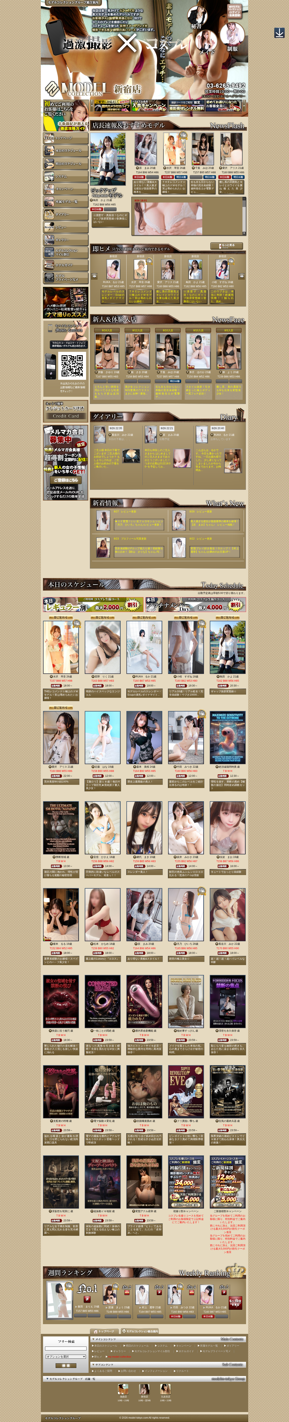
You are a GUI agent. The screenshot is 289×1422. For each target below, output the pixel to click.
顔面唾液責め (144, 1121)
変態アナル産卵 (144, 1211)
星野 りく (101, 676)
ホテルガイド (186, 1351)
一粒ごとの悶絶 (102, 1030)
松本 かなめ (101, 943)
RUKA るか (110, 282)
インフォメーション (156, 1370)
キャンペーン (183, 1345)
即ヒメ (98, 1356)
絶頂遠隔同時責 (228, 766)
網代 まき (142, 857)
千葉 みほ (201, 167)
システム (162, 1345)
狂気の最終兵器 (228, 1121)
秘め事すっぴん (186, 1030)
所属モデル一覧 (209, 1345)
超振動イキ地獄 (102, 1211)
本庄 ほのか (197, 372)
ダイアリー (233, 1345)
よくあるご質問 (103, 1370)
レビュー (99, 1351)
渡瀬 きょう (116, 1307)
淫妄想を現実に (61, 1211)
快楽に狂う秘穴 (61, 1030)
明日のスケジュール (137, 1345)
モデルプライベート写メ (217, 1351)
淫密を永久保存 (228, 1030)
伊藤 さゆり (105, 372)
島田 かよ (99, 200)
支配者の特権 (61, 1121)
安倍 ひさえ (101, 857)
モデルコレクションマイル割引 (152, 1351)
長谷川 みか (119, 434)
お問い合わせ (128, 1370)
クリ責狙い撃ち (186, 1121)
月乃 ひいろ (184, 943)
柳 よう (227, 372)
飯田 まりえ (85, 1306)
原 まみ (144, 167)
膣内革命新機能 (144, 1030)
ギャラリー (119, 1351)
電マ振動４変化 (102, 1121)
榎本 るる (59, 943)
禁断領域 (61, 857)
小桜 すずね (219, 282)
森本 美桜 (142, 766)
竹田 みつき (184, 766)
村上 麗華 (148, 1307)
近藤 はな (101, 766)
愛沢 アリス (230, 167)
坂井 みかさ (184, 857)
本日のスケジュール (105, 1345)
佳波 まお (226, 857)
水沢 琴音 (173, 167)
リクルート (182, 1370)
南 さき (136, 372)
